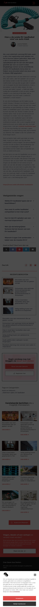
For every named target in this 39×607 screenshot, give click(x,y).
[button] (35, 575)
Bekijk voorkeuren (19, 604)
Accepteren (19, 598)
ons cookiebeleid (15, 591)
